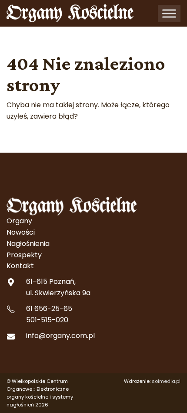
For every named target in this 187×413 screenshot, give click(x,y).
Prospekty (24, 255)
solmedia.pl (166, 381)
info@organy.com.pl (60, 336)
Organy (19, 221)
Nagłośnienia (28, 244)
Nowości (21, 232)
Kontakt (20, 266)
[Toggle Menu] (169, 13)
